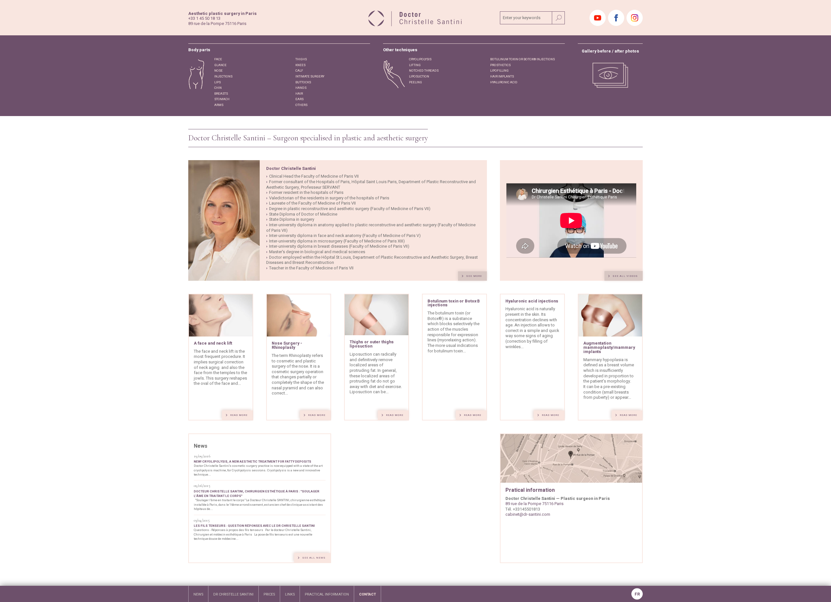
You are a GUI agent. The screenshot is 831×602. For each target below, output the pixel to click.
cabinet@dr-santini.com (527, 514)
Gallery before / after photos (610, 51)
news (198, 594)
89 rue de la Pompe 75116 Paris (534, 504)
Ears (299, 99)
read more (239, 415)
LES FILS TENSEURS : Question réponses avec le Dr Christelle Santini (254, 526)
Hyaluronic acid (503, 82)
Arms (218, 105)
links (290, 594)
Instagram (634, 18)
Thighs (301, 59)
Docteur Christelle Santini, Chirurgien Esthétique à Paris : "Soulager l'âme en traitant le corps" (256, 493)
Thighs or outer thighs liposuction (372, 344)
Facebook (616, 18)
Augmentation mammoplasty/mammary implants (609, 347)
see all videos (625, 276)
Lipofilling (499, 70)
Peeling (415, 82)
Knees (300, 65)
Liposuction (419, 76)
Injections (223, 76)
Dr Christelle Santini (233, 594)
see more (474, 276)
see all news (314, 558)
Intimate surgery (309, 76)
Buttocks (303, 82)
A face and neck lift (213, 343)
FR (637, 594)
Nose (218, 70)
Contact (367, 594)
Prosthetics (500, 65)
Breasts (221, 93)
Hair (299, 93)
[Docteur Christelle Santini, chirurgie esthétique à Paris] (415, 17)
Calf (299, 70)
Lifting (415, 65)
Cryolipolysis (420, 59)
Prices (269, 594)
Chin (218, 88)
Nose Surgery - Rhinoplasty (287, 345)
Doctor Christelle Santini (291, 168)
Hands (300, 88)
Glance (220, 65)
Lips (217, 82)
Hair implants (502, 76)
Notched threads (424, 70)
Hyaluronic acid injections (531, 301)
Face (218, 59)
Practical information (327, 594)
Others (301, 105)
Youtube (597, 18)
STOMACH (221, 99)
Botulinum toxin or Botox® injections (522, 59)
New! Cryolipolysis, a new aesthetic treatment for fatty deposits (252, 461)
